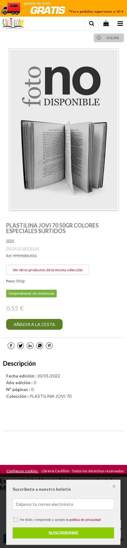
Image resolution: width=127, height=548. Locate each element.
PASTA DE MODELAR (22, 248)
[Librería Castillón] (13, 24)
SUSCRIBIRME (63, 532)
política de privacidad (85, 520)
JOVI (10, 241)
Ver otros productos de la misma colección (48, 270)
